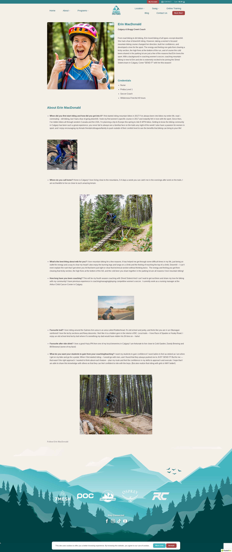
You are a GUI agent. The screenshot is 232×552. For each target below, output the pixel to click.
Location (139, 8)
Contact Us (161, 13)
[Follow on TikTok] (119, 521)
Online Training (174, 8)
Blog (147, 13)
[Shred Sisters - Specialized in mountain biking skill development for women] (116, 10)
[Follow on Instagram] (113, 521)
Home (52, 10)
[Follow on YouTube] (125, 521)
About (66, 10)
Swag (154, 8)
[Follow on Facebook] (107, 521)
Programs (82, 10)
